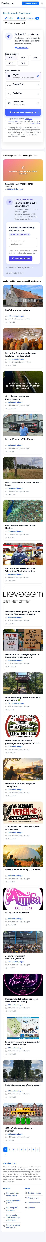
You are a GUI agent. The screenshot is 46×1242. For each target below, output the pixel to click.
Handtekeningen (28, 18)
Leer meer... (22, 47)
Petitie (10, 18)
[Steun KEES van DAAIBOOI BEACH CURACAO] (23, 175)
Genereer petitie (22, 258)
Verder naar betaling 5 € (24, 112)
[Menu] (42, 3)
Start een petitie (30, 3)
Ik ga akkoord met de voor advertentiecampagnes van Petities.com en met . (24, 121)
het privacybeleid (33, 123)
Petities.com (7, 3)
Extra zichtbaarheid (16, 23)
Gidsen (6, 1188)
